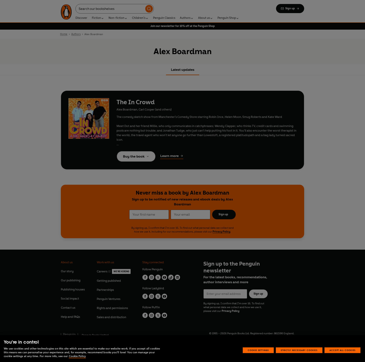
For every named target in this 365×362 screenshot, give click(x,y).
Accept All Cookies (342, 350)
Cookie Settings (258, 350)
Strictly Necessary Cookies (299, 350)
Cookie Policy (77, 356)
